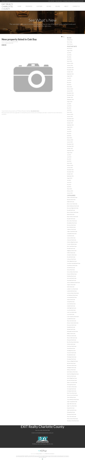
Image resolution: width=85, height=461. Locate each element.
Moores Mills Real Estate (72, 337)
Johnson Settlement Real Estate (73, 282)
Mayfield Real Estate (71, 327)
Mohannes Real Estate (71, 335)
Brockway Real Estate (71, 225)
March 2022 (69, 163)
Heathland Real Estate (71, 276)
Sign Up (8, 1)
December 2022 (70, 144)
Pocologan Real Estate (71, 359)
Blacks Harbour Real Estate (72, 216)
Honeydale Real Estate (71, 280)
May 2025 (69, 82)
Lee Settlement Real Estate (72, 295)
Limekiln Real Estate (71, 305)
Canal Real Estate (70, 235)
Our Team (39, 6)
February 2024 (70, 114)
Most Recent (69, 48)
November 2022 (70, 146)
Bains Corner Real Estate (72, 203)
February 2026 (70, 63)
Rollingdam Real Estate (71, 367)
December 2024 (70, 93)
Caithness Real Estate (71, 229)
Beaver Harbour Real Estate (72, 212)
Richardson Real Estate (71, 365)
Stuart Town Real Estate (72, 393)
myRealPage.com (42, 451)
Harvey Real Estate (71, 269)
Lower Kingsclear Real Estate (73, 316)
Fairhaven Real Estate (71, 259)
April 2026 (69, 59)
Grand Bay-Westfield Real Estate (73, 263)
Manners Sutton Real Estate (72, 322)
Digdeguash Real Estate (71, 250)
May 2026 (69, 56)
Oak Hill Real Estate (71, 348)
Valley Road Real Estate (71, 410)
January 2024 (70, 116)
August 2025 (69, 76)
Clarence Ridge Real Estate (72, 242)
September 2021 (70, 176)
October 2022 (70, 148)
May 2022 (69, 159)
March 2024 (69, 112)
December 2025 (70, 67)
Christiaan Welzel (39, 453)
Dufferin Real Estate (71, 252)
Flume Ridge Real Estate (72, 261)
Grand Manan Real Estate (72, 265)
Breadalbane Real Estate (72, 223)
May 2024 (69, 108)
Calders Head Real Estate (72, 231)
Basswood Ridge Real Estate (72, 208)
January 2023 (70, 142)
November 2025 (70, 69)
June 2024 (69, 105)
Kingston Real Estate (71, 284)
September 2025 (70, 74)
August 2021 (69, 178)
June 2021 (69, 182)
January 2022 (70, 167)
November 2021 (70, 171)
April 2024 (69, 110)
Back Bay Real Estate (71, 199)
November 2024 (70, 95)
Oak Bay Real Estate (9, 43)
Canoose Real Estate (71, 237)
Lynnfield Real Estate (71, 318)
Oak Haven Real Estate (71, 346)
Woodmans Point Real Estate (73, 420)
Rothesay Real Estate (71, 369)
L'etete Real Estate (70, 286)
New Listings (69, 41)
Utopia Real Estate (70, 408)
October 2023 (70, 122)
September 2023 (70, 125)
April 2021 (69, 186)
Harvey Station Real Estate (72, 271)
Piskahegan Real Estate (71, 357)
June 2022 (69, 156)
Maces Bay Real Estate (71, 320)
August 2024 (69, 101)
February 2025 (70, 88)
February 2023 (70, 139)
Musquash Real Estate (71, 339)
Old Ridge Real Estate (71, 350)
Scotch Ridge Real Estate (72, 378)
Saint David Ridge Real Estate (73, 374)
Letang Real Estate (70, 301)
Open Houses (70, 44)
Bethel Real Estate (70, 214)
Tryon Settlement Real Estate (73, 399)
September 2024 (70, 99)
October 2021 (70, 173)
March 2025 (69, 86)
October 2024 (70, 97)
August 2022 (69, 152)
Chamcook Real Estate (71, 240)
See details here (35, 111)
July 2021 (69, 180)
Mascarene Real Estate (71, 325)
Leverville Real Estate (71, 303)
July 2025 (69, 78)
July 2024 (69, 103)
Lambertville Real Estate (72, 291)
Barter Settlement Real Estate (73, 206)
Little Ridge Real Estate (71, 308)
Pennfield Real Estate (71, 354)
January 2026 (70, 65)
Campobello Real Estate (71, 233)
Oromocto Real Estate (71, 352)
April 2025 (69, 84)
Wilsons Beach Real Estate (72, 418)
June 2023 (69, 131)
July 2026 (69, 52)
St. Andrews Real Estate (72, 386)
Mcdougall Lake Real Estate (72, 331)
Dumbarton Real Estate (71, 254)
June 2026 (69, 54)
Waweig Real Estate (71, 412)
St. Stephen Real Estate (71, 391)
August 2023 (69, 127)
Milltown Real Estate (71, 333)
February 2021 (70, 190)
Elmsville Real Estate (71, 257)
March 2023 (69, 137)
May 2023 (69, 133)
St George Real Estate (71, 384)
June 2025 (69, 80)
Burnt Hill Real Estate (71, 227)
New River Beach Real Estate (73, 342)
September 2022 (70, 150)
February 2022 (70, 165)
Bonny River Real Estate (72, 220)
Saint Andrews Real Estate (72, 371)
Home (19, 6)
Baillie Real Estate (70, 201)
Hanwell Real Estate (71, 267)
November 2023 (70, 120)
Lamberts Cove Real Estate (72, 288)
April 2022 (69, 161)
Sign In (3, 1)
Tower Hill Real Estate (71, 397)
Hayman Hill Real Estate (72, 274)
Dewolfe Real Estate (71, 248)
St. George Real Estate (71, 388)
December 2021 (70, 169)
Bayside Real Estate (71, 210)
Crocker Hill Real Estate (72, 244)
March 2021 (69, 188)
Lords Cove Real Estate (71, 312)
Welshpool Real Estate (71, 414)
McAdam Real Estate (71, 329)
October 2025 (70, 71)
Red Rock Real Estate (71, 363)
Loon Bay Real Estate (71, 310)
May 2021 (69, 184)
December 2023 (70, 118)
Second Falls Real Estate (72, 380)
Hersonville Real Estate (71, 278)
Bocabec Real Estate (71, 218)
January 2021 (70, 193)
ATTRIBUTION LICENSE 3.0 (49, 453)
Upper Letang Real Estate (72, 401)
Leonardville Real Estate (72, 297)
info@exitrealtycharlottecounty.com (45, 432)
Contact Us (76, 6)
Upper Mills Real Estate (71, 403)
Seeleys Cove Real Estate (72, 382)
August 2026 (69, 50)
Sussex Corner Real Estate (72, 395)
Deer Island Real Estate (71, 246)
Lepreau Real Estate (71, 299)
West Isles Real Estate (71, 416)
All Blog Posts (70, 39)
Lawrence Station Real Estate (73, 293)
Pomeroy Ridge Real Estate (72, 361)
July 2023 (69, 129)
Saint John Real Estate (71, 376)
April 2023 (69, 135)
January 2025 (70, 91)
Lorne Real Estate (70, 314)
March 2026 (69, 61)
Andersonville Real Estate (72, 197)
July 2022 (69, 154)
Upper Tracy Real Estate (72, 405)
